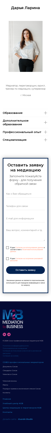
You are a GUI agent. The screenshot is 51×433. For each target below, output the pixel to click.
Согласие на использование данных (29, 247)
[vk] (4, 334)
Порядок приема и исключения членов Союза (22, 389)
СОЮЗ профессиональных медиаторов (23, 362)
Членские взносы (10, 381)
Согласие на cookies (10, 356)
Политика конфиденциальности (16, 346)
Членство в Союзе (10, 374)
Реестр (5, 385)
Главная (7, 399)
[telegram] (9, 334)
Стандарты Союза (10, 370)
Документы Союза (10, 366)
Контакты (6, 393)
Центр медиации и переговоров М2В (22, 408)
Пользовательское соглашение (15, 348)
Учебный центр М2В (13, 403)
